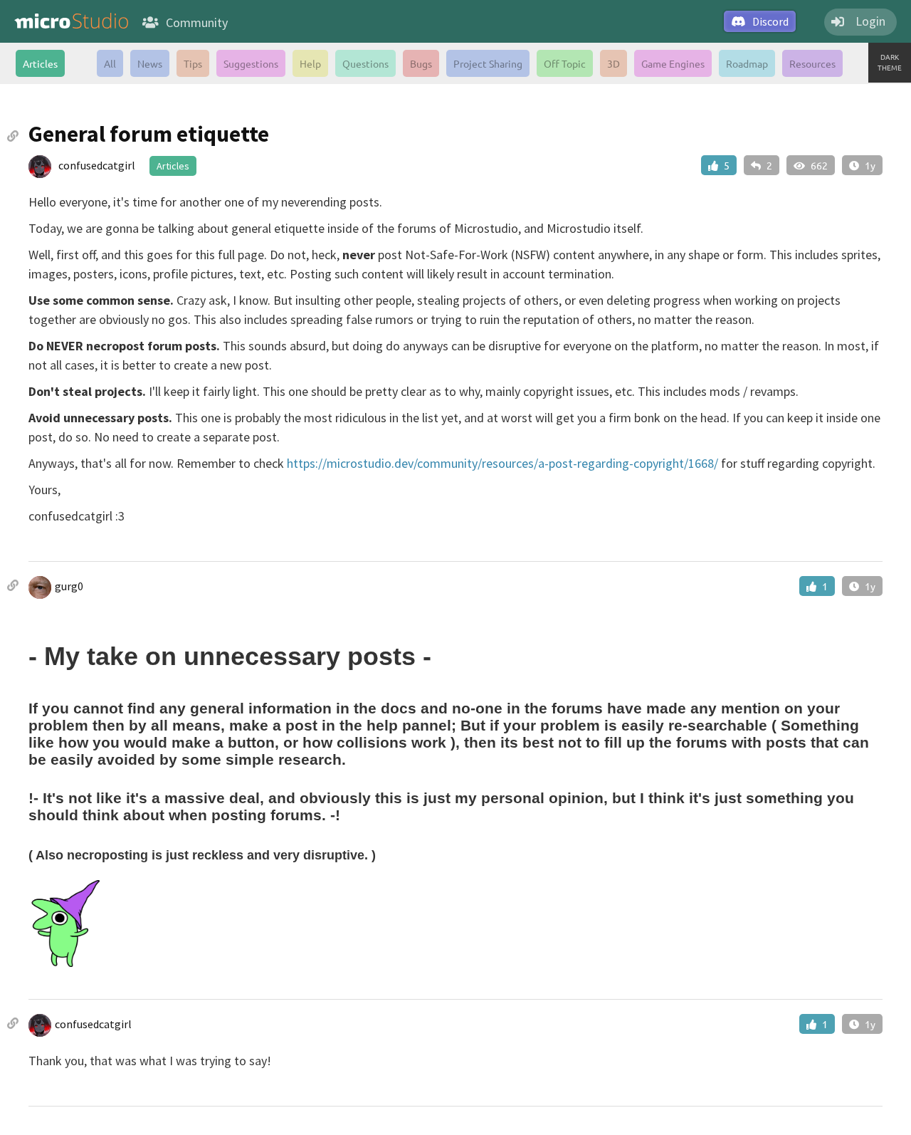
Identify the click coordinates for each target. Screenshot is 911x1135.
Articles (40, 63)
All (110, 63)
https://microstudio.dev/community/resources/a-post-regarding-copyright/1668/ (502, 463)
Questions (365, 63)
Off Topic (565, 63)
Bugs (421, 63)
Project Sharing (487, 63)
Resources (812, 63)
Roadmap (747, 63)
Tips (193, 63)
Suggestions (250, 63)
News (149, 63)
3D (613, 63)
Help (310, 63)
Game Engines (673, 63)
